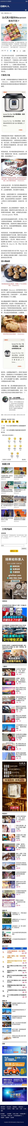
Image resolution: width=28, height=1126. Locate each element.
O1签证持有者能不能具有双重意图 (21, 873)
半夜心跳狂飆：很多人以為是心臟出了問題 (21, 827)
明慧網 (2, 1117)
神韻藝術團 (22, 1113)
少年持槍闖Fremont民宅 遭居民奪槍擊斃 (21, 726)
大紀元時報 (3, 1115)
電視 (2, 1110)
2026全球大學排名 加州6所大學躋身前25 (21, 864)
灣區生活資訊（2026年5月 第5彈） (20, 902)
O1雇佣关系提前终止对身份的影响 (21, 891)
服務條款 (15, 1106)
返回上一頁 (14, 551)
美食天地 (6, 13)
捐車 (21, 1108)
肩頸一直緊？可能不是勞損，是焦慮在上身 (21, 855)
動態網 (7, 1117)
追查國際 (9, 1113)
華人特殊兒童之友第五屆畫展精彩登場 (21, 745)
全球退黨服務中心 (18, 1115)
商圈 (13, 1108)
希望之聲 (10, 1115)
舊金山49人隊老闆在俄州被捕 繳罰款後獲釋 (21, 717)
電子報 (9, 1108)
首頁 (2, 13)
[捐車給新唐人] (14, 598)
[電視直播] (14, 1101)
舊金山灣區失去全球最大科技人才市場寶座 (21, 689)
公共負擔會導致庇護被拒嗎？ (19, 939)
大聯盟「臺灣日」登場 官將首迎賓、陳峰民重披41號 (21, 680)
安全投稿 (3, 1108)
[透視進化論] (14, 810)
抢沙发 (24, 459)
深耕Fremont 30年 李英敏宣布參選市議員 (21, 883)
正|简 (24, 51)
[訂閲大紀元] (14, 1053)
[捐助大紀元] (14, 1085)
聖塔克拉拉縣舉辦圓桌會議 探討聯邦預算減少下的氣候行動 (7, 505)
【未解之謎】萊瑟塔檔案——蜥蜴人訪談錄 (21, 836)
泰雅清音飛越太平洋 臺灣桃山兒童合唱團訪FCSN (21, 698)
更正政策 (9, 1106)
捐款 (17, 1108)
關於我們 (3, 1106)
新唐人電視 (15, 1113)
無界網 (12, 1117)
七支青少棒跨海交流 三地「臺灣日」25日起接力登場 (21, 670)
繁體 (27, 1)
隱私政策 (21, 1106)
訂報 (25, 1108)
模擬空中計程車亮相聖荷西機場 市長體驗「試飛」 (21, 708)
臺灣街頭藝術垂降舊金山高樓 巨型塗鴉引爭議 (21, 754)
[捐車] (14, 1075)
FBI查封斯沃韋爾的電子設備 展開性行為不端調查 (21, 736)
